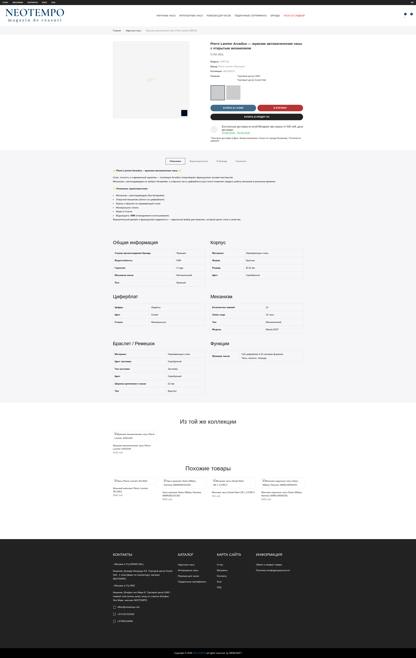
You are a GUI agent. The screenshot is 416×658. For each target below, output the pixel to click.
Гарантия (241, 161)
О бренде (221, 161)
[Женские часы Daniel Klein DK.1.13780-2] (234, 483)
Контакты (32, 2)
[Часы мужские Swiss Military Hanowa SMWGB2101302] (184, 483)
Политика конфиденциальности (273, 570)
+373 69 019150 (125, 614)
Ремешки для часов (219, 15)
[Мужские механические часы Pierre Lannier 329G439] (135, 436)
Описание (175, 161)
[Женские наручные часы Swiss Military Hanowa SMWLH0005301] (283, 483)
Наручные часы (166, 15)
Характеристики (198, 161)
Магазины (18, 2)
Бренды (275, 15)
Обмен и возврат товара (269, 564)
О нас (5, 2)
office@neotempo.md (128, 607)
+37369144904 (125, 621)
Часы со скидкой (294, 15)
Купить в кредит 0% (256, 116)
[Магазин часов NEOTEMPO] (34, 15)
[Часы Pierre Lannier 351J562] (135, 481)
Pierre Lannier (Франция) (231, 66)
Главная (117, 30)
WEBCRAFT (235, 653)
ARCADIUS (229, 71)
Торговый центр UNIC (248, 76)
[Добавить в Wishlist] (116, 435)
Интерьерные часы (191, 15)
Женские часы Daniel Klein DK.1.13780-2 (233, 492)
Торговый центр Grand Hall (251, 80)
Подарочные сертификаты (251, 15)
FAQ (53, 2)
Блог (44, 2)
